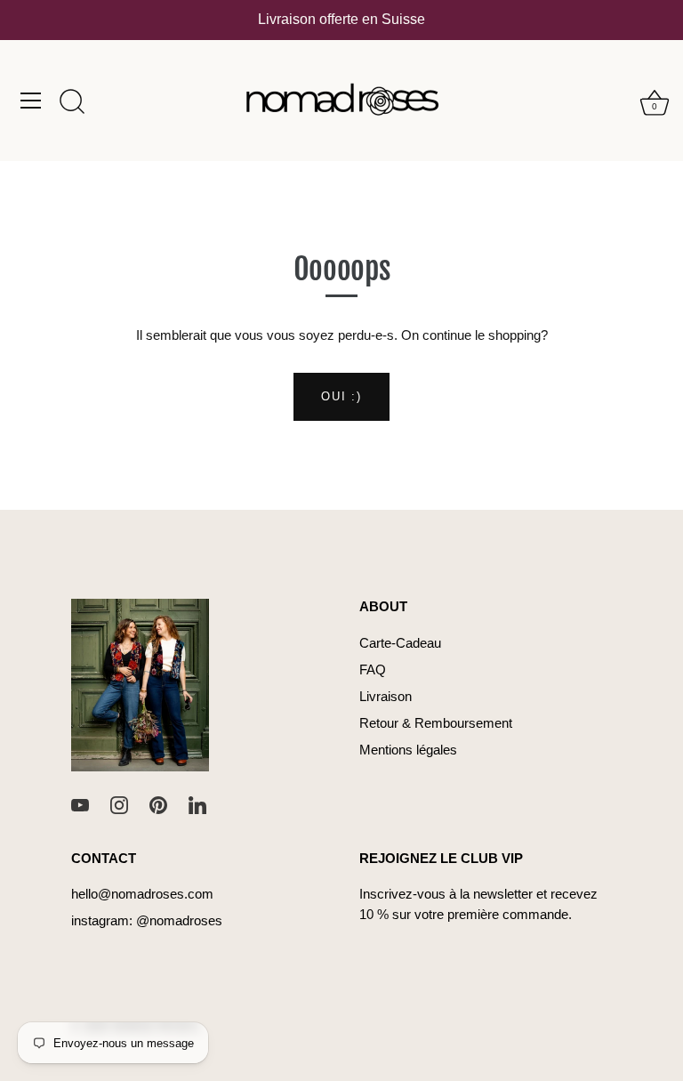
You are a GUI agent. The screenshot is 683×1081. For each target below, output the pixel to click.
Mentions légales (408, 749)
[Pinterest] (158, 803)
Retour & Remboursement (435, 722)
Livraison (385, 696)
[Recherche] (72, 103)
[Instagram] (119, 803)
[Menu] (31, 100)
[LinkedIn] (197, 803)
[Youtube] (80, 803)
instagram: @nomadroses (146, 920)
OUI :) (341, 396)
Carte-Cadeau (400, 642)
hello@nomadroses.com (142, 893)
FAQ (372, 669)
